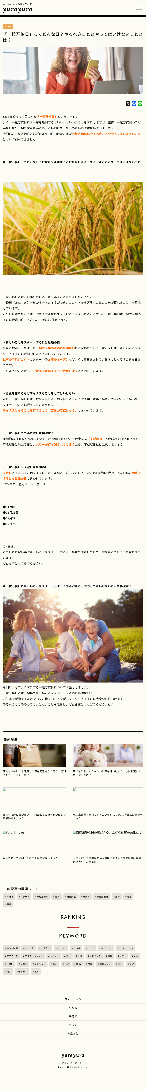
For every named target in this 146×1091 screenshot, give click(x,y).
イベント (61, 948)
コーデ (90, 948)
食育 (36, 971)
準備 (78, 963)
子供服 (10, 963)
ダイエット (107, 948)
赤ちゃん (22, 971)
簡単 (90, 963)
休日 (68, 956)
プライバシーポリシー (73, 1062)
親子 (9, 971)
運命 (129, 896)
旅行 (55, 963)
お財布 (10, 896)
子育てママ (40, 963)
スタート (25, 896)
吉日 (57, 896)
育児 (132, 963)
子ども (123, 956)
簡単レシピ (105, 963)
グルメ (73, 1008)
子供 (135, 956)
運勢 (117, 896)
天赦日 (86, 896)
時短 (67, 963)
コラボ (77, 948)
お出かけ (45, 948)
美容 (120, 963)
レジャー (54, 956)
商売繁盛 (71, 896)
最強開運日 (102, 896)
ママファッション (34, 956)
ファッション (126, 948)
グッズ (73, 1025)
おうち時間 (12, 948)
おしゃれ (29, 948)
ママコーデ (12, 956)
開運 (9, 904)
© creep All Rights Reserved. (73, 1067)
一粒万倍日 (42, 896)
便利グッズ (95, 956)
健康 (110, 956)
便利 (80, 956)
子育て (24, 963)
